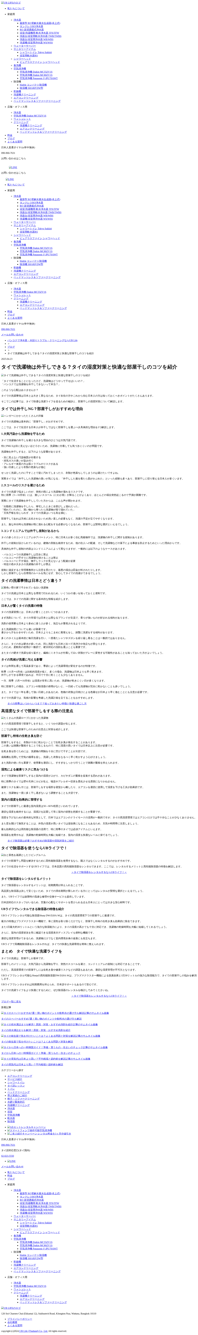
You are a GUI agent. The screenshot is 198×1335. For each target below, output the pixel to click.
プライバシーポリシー (19, 1319)
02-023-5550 (7, 1156)
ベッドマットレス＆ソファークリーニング (37, 101)
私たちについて (16, 8)
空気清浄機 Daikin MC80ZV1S (36, 75)
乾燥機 (17, 91)
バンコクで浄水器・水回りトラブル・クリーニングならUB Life (42, 340)
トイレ (11, 1089)
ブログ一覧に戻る (11, 1001)
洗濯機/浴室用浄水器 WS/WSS (36, 42)
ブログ (11, 138)
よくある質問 (14, 141)
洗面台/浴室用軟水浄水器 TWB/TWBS (40, 36)
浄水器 (17, 20)
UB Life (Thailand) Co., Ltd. (33, 1331)
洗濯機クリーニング (25, 94)
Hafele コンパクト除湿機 (33, 84)
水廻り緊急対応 (16, 1102)
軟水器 (11, 1118)
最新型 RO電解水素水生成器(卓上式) (40, 23)
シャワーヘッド (22, 59)
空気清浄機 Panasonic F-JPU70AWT (39, 78)
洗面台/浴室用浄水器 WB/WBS (36, 39)
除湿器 (11, 1121)
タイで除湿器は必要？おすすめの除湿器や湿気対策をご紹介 (40, 840)
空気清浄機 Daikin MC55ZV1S (36, 71)
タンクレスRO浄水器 (31, 26)
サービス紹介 (14, 1079)
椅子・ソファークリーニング (23, 1098)
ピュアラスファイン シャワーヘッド (40, 62)
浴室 (9, 1111)
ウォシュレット (22, 119)
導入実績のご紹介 (17, 1095)
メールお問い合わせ (12, 334)
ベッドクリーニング (18, 1092)
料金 (9, 135)
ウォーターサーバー (25, 46)
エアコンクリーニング (26, 97)
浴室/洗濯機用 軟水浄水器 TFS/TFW (39, 33)
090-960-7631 (8, 329)
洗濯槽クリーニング (18, 1105)
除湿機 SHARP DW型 (31, 88)
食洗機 (17, 65)
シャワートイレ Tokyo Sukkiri (36, 52)
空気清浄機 (20, 68)
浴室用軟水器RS (29, 55)
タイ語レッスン (16, 1085)
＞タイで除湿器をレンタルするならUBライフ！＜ (99, 872)
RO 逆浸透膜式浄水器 (32, 29)
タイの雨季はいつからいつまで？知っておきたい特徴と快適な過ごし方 (47, 703)
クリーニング (21, 122)
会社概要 (12, 1322)
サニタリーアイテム (25, 49)
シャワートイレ (16, 1082)
